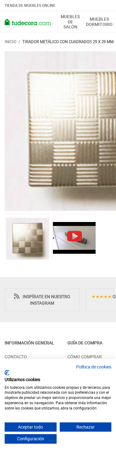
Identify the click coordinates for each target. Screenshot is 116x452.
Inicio (10, 41)
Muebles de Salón (70, 22)
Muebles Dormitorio (99, 22)
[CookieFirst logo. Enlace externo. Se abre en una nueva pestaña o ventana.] (7, 373)
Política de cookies (93, 367)
